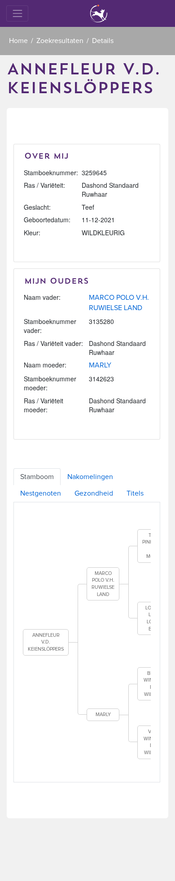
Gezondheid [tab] (93, 493)
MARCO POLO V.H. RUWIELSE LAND (103, 584)
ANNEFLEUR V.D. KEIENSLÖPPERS (46, 642)
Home (18, 40)
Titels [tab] (135, 493)
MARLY (100, 365)
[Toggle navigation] (17, 13)
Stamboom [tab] (37, 476)
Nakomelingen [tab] (90, 476)
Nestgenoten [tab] (40, 493)
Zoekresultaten (59, 40)
